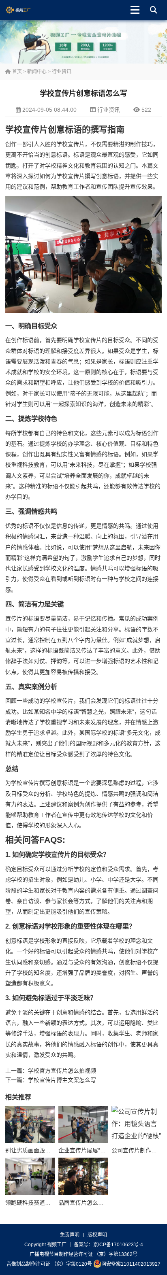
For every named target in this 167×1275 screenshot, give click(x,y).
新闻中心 (37, 71)
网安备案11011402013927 (131, 1264)
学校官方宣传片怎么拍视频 (62, 1070)
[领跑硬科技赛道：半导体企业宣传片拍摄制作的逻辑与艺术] (30, 1176)
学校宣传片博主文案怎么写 (62, 1080)
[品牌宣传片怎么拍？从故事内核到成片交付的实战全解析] (83, 1176)
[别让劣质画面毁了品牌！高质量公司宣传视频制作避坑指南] (30, 1124)
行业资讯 (61, 71)
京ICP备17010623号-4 (118, 1244)
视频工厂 (24, 10)
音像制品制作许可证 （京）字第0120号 (49, 1264)
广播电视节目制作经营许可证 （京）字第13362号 (83, 1254)
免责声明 (69, 1235)
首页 (16, 71)
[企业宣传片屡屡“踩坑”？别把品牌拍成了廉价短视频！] (83, 1124)
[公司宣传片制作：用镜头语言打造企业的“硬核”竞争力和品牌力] (136, 1124)
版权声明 (97, 1235)
